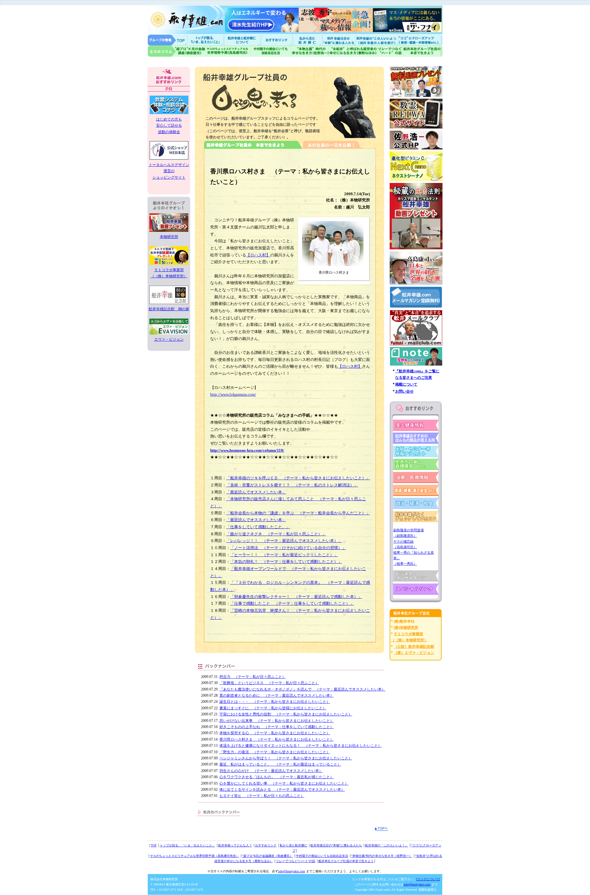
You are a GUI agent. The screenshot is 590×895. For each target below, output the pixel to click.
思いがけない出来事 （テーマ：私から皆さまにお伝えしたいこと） (276, 721)
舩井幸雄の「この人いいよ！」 (386, 845)
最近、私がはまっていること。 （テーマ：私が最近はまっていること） (280, 764)
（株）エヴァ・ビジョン (414, 653)
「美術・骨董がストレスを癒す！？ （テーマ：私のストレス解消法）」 (292, 485)
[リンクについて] (428, 879)
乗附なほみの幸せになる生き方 (353, 51)
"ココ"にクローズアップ (420, 40)
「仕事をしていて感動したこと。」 (258, 527)
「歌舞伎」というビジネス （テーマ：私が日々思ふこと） (269, 683)
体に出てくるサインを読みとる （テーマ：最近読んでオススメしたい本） (282, 789)
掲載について (406, 384)
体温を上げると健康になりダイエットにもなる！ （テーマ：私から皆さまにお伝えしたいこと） (300, 745)
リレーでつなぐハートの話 (389, 51)
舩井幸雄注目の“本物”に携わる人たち (336, 845)
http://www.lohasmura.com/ (233, 394)
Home (167, 40)
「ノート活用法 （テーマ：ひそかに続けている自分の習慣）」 (288, 547)
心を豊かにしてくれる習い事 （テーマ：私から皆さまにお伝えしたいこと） (283, 783)
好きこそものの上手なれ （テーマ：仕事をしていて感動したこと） (276, 727)
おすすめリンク (277, 40)
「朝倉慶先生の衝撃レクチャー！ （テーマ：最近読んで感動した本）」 (296, 596)
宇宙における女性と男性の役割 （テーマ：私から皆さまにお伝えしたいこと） (285, 714)
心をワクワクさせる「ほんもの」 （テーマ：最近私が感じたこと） (276, 777)
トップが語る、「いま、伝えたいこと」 (187, 845)
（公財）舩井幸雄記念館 (414, 646)
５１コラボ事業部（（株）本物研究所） (169, 273)
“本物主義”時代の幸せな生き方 (310, 51)
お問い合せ (404, 391)
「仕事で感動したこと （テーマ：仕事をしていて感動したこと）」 (292, 603)
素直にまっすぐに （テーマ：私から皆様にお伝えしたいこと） (272, 708)
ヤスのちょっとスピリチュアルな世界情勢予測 (228, 51)
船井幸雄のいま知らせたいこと (205, 40)
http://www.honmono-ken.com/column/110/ (247, 450)
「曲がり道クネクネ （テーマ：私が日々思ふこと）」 (276, 534)
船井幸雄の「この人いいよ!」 (376, 40)
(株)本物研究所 (406, 627)
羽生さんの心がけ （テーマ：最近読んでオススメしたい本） (271, 771)
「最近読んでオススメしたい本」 (256, 492)
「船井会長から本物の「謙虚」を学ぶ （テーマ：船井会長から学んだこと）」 (298, 513)
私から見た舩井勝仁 (307, 40)
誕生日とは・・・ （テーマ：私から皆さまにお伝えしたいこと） (274, 701)
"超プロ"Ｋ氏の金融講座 (177, 51)
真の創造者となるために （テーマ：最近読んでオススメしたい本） (276, 695)
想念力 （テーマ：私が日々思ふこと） (252, 677)
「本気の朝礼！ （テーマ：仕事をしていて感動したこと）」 (286, 561)
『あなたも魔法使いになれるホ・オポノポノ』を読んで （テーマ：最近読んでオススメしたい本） (302, 689)
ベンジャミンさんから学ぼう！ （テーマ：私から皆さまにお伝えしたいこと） (285, 758)
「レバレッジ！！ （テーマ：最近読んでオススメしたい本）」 (284, 540)
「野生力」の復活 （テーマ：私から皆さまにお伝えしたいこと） (274, 752)
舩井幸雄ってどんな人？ (235, 845)
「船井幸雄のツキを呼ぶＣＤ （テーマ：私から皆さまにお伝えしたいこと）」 (298, 478)
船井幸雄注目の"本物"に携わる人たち (338, 40)
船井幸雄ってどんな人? (242, 40)
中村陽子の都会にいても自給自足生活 (270, 51)
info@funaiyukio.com (291, 871)
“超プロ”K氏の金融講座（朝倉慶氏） (267, 855)
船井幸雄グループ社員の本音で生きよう (422, 51)
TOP (154, 845)
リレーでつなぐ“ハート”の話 (295, 861)
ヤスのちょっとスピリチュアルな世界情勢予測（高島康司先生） (194, 855)
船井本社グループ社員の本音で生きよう (346, 861)
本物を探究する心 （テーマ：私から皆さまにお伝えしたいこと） (274, 733)
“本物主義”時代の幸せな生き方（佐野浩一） (381, 855)
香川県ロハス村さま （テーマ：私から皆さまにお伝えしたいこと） (276, 739)
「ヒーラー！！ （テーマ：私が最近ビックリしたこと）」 (284, 554)
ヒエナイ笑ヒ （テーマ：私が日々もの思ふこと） (261, 796)
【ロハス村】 (258, 255)
